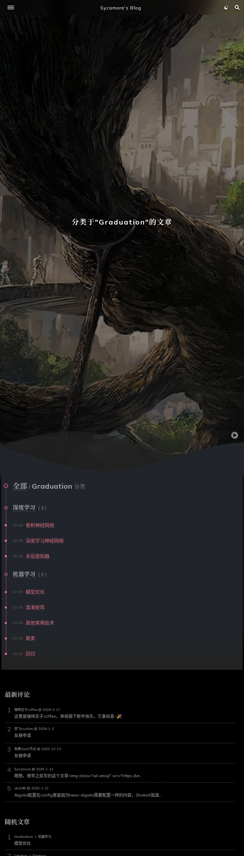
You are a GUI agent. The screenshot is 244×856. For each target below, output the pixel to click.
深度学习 (24, 507)
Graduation (23, 837)
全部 (20, 486)
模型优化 (22, 843)
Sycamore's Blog (120, 8)
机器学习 (24, 574)
